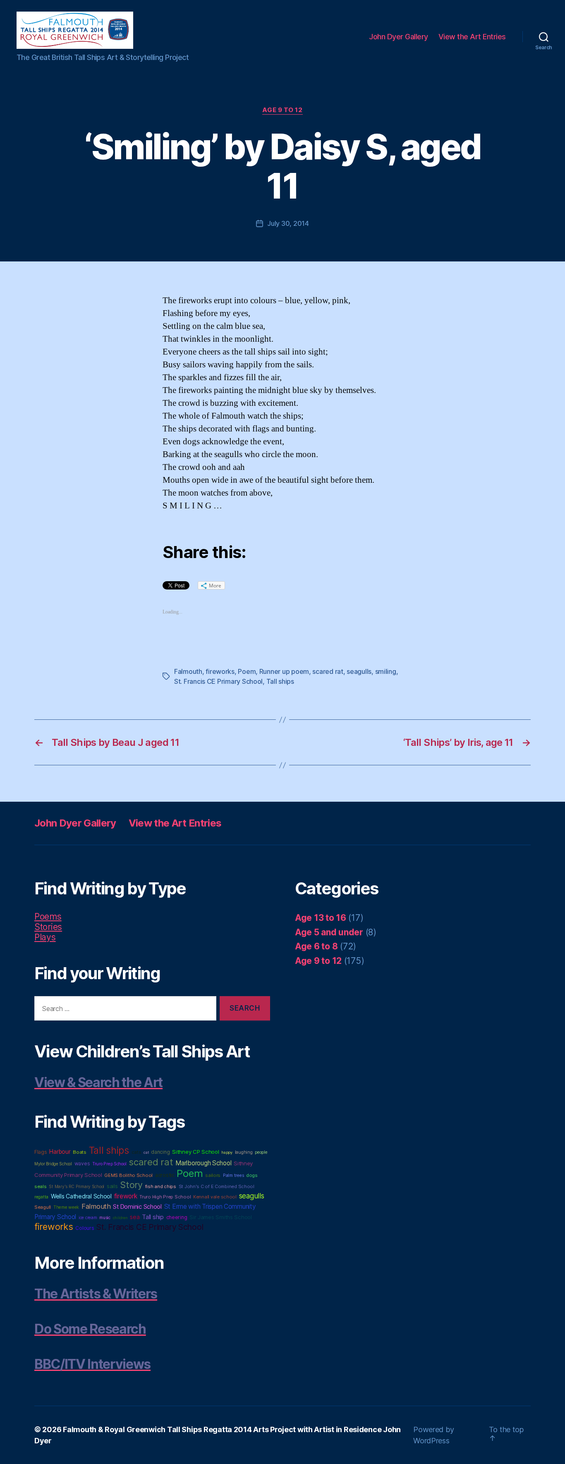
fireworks (220, 671)
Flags (40, 1152)
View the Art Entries (472, 36)
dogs (252, 1175)
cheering (176, 1217)
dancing (160, 1152)
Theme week (66, 1207)
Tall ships (280, 681)
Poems (48, 916)
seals (40, 1186)
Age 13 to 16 (320, 918)
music (104, 1217)
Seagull (42, 1207)
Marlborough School (203, 1163)
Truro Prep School (109, 1164)
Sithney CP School (195, 1151)
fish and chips (160, 1186)
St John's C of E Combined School (216, 1186)
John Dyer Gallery (398, 36)
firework (125, 1196)
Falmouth (188, 671)
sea (134, 1216)
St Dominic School (137, 1206)
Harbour (59, 1151)
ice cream (88, 1217)
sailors (212, 1175)
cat (146, 1152)
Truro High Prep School (165, 1197)
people (261, 1152)
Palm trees (233, 1175)
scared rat (327, 671)
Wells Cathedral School (81, 1196)
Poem (247, 671)
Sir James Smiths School (220, 1217)
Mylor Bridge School (53, 1163)
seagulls (359, 671)
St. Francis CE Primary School (218, 681)
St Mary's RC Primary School (76, 1186)
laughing (244, 1152)
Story (131, 1184)
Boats (79, 1152)
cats (136, 1152)
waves (82, 1163)
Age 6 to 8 (316, 946)
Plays (45, 937)
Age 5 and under (329, 932)
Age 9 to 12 (282, 110)
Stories (48, 927)
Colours (84, 1228)
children (120, 1217)
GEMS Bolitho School (128, 1175)
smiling (385, 671)
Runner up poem (284, 671)
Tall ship (153, 1217)
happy (226, 1152)
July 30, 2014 (288, 223)
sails (112, 1186)
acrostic (165, 1175)
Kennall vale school (215, 1197)
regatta (41, 1197)
